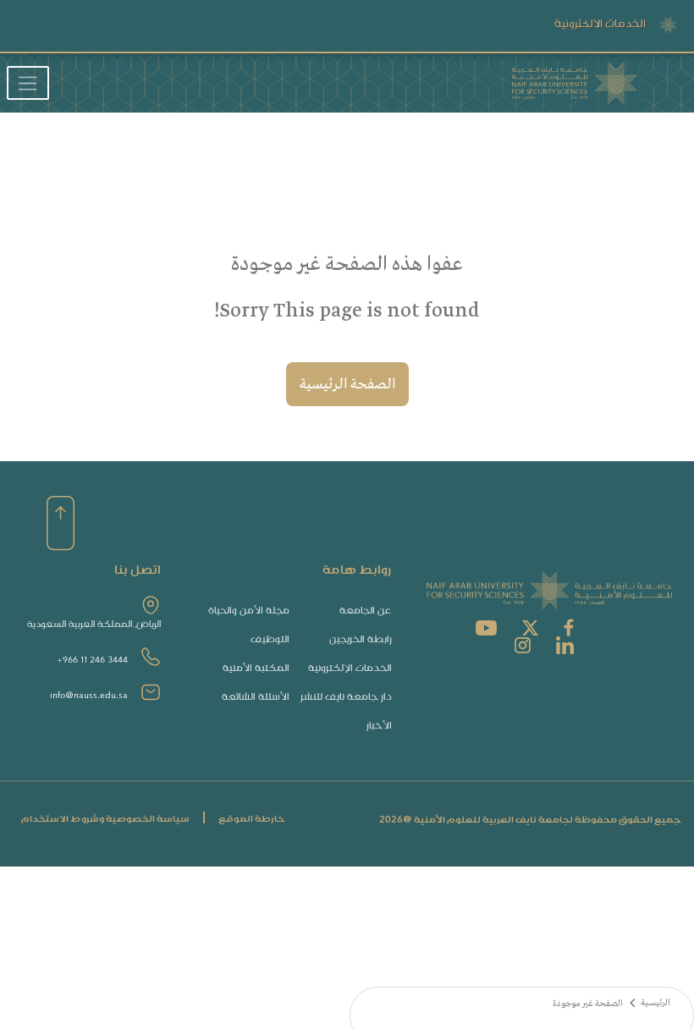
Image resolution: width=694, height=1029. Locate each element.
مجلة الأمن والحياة (248, 610)
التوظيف (270, 639)
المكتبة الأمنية (256, 668)
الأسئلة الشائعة (255, 697)
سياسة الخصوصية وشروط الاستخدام (105, 818)
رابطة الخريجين (360, 639)
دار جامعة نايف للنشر (346, 697)
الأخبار (379, 725)
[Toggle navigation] (28, 83)
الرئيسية (655, 1003)
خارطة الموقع (251, 818)
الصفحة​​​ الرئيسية (347, 384)
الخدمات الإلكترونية (350, 668)
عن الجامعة (365, 610)
